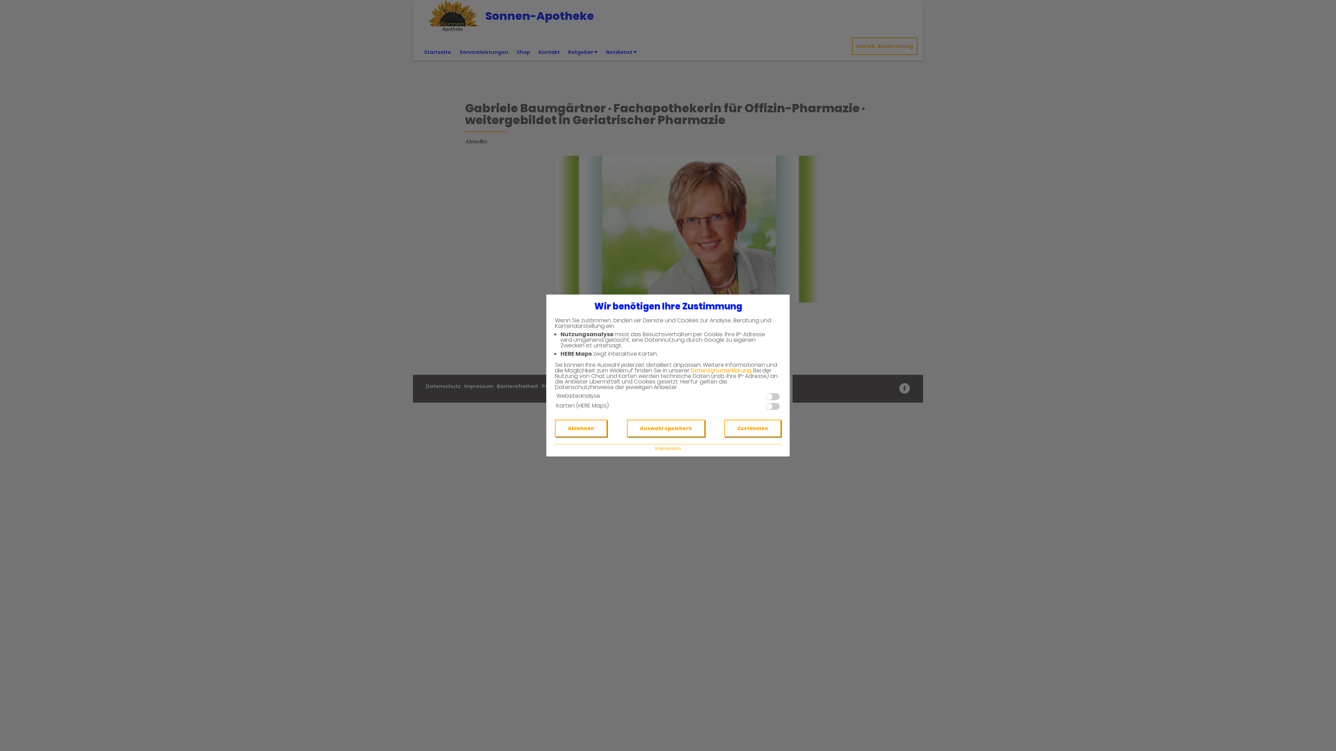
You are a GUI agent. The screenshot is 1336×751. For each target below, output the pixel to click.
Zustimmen (752, 428)
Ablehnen (581, 428)
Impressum (668, 448)
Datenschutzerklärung (721, 370)
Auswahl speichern (666, 428)
